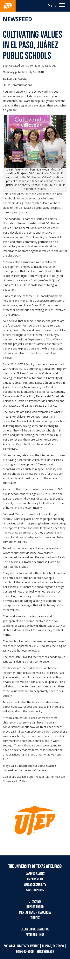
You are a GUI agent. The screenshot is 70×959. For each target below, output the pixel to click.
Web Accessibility (35, 884)
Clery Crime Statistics (35, 929)
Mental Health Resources (35, 912)
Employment (35, 879)
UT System (35, 901)
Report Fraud (35, 907)
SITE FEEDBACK (45, 951)
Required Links (35, 935)
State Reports (35, 890)
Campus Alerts (35, 873)
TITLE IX (35, 918)
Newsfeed (17, 19)
